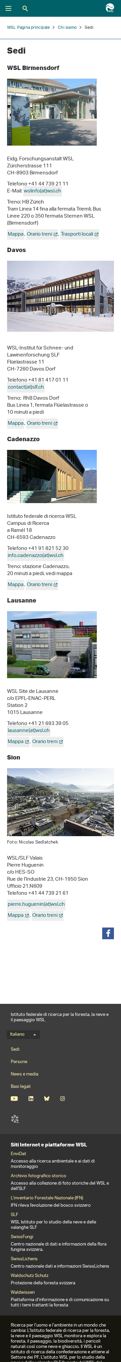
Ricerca (25, 8)
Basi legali (21, 1087)
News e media (24, 1074)
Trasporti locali (77, 234)
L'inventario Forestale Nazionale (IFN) (47, 1198)
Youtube (14, 1098)
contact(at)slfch (26, 387)
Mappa (16, 234)
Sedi (15, 1049)
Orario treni (39, 234)
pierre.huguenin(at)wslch (36, 904)
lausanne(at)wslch (29, 731)
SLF (15, 1119)
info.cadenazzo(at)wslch (36, 556)
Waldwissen (23, 1292)
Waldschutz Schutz (29, 1276)
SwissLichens (24, 1259)
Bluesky (46, 1098)
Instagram (62, 1098)
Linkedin (31, 1098)
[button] (108, 933)
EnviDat (18, 1154)
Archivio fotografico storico (38, 1176)
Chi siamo (67, 27)
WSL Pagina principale (28, 27)
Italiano (17, 1034)
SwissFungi (22, 1237)
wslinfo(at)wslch (42, 191)
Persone (19, 1062)
